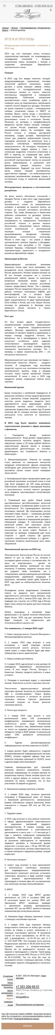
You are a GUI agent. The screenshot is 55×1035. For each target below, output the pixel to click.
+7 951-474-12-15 (43, 5)
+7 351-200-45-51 (24, 5)
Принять (27, 1026)
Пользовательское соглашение (30, 1004)
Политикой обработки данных (26, 1019)
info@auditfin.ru (22, 997)
